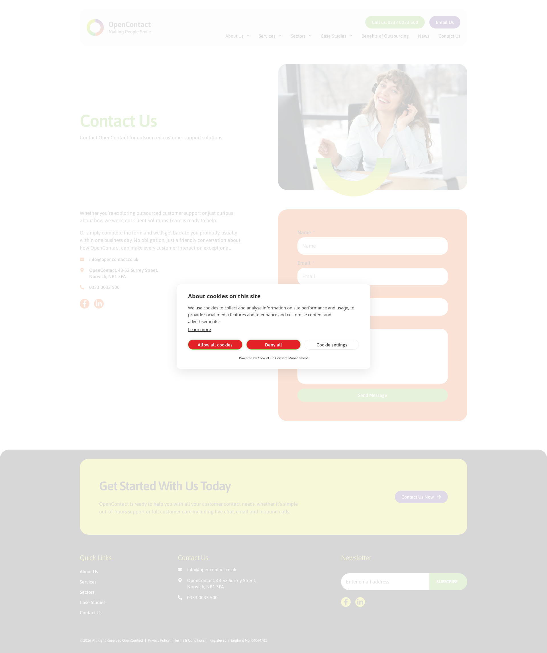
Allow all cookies (215, 344)
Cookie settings (332, 344)
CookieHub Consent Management (283, 358)
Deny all (273, 344)
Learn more (199, 329)
